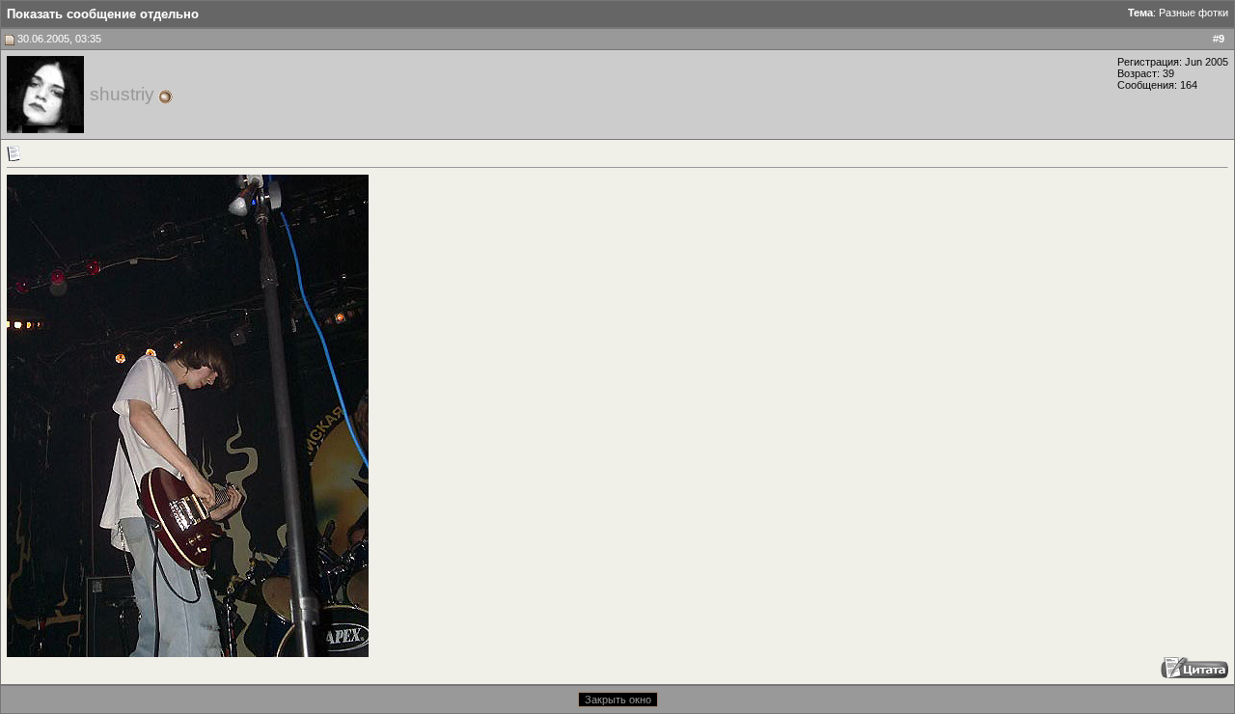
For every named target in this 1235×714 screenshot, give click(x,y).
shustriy (122, 94)
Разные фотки (1193, 12)
